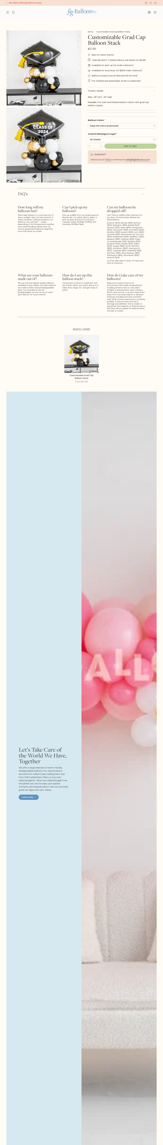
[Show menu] (7, 12)
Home (90, 32)
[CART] (155, 12)
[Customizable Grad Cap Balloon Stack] (81, 354)
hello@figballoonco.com (138, 159)
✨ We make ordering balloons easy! (24, 3)
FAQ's (108, 159)
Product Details (95, 90)
